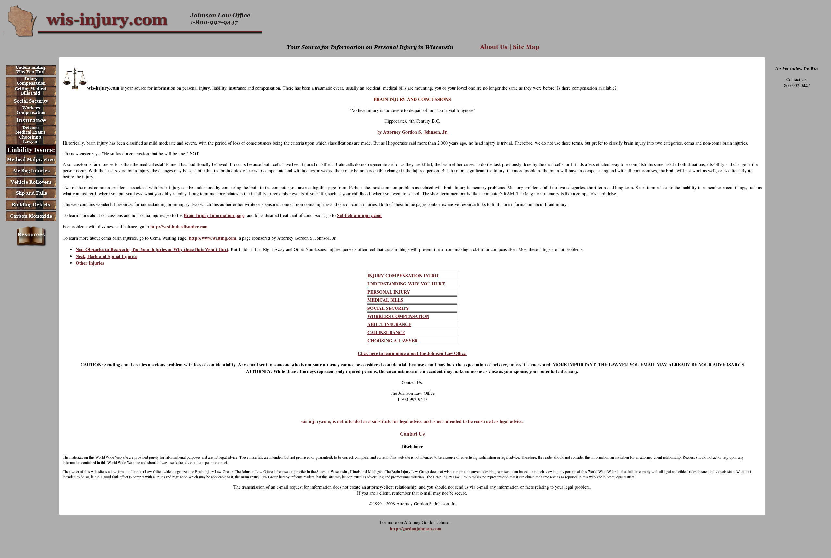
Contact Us (412, 434)
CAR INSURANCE (386, 332)
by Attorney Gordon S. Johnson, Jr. (412, 131)
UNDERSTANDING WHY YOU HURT (406, 283)
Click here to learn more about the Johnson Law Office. (412, 353)
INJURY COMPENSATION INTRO (402, 275)
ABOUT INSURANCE (389, 324)
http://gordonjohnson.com (415, 528)
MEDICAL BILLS (385, 300)
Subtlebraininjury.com (359, 215)
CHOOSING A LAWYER (392, 340)
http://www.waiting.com (212, 238)
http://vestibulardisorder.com (179, 226)
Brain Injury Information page (214, 215)
